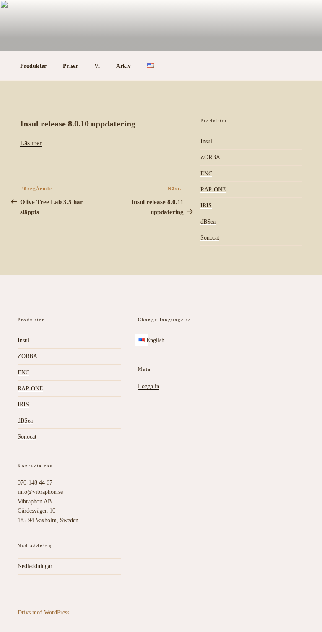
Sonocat (209, 238)
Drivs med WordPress (43, 612)
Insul (206, 141)
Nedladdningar (35, 566)
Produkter (33, 66)
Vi (97, 66)
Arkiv (123, 66)
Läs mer (31, 143)
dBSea (208, 222)
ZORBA (210, 157)
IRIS (206, 205)
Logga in (148, 386)
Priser (70, 66)
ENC (206, 173)
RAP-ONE (213, 189)
